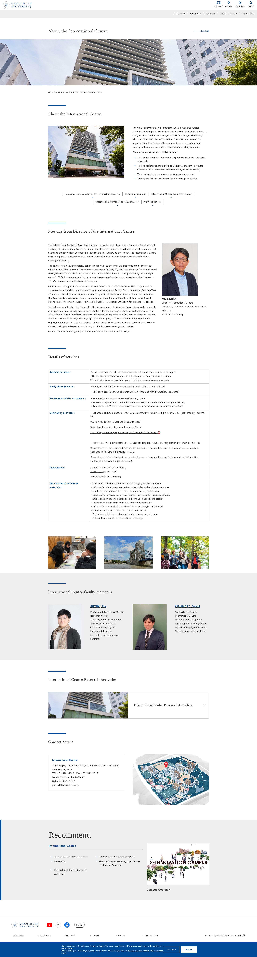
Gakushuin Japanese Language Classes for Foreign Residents (119, 863)
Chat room (98, 392)
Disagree (172, 949)
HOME (51, 92)
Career (233, 13)
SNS (80, 925)
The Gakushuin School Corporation (225, 935)
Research (211, 13)
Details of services (135, 194)
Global (223, 13)
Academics (196, 13)
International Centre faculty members (171, 194)
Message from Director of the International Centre (93, 194)
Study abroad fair (102, 386)
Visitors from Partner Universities (117, 856)
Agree (189, 949)
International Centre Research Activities (117, 202)
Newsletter (96, 471)
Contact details (152, 202)
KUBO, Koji (168, 299)
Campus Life (247, 13)
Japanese (240, 6)
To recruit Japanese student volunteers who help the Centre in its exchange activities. (139, 402)
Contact (218, 6)
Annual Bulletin (98, 476)
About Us (181, 13)
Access (229, 6)
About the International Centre (70, 856)
